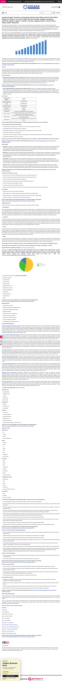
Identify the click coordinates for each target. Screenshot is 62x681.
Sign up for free (10, 676)
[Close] (18, 659)
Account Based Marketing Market (8, 363)
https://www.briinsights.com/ (9, 631)
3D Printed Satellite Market (7, 381)
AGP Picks (3, 1)
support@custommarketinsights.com (28, 247)
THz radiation (9, 146)
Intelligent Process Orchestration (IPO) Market (12, 372)
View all (59, 1)
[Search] (52, 13)
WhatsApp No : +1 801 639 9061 (7, 622)
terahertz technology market (9, 205)
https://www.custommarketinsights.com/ (11, 626)
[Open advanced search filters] (54, 13)
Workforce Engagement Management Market (11, 325)
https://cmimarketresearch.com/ (10, 633)
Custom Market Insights (6, 595)
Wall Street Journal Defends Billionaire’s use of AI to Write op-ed (39, 1)
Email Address (5, 671)
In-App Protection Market (7, 340)
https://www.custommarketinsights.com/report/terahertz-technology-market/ (19, 200)
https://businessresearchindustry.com (11, 628)
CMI (2, 600)
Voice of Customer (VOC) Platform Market (10, 334)
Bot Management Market (7, 349)
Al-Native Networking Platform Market (10, 356)
